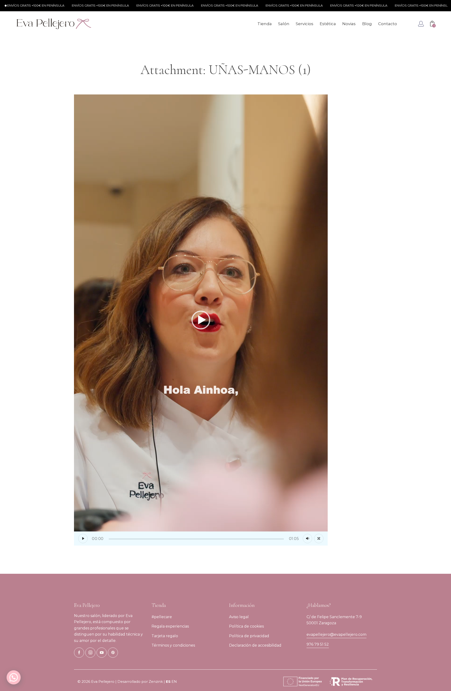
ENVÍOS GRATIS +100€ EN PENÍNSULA (86, 5)
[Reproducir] (83, 538)
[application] (201, 320)
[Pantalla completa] (318, 538)
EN (174, 681)
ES (168, 681)
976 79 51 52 (318, 644)
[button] (200, 320)
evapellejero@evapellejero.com (336, 634)
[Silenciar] (307, 538)
